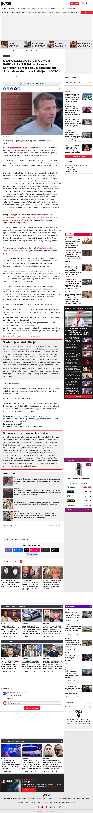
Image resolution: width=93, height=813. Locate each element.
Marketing (20, 802)
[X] (75, 82)
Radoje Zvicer (8, 539)
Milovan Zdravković (22, 539)
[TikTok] (82, 82)
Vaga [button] (90, 707)
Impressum (33, 802)
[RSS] (86, 82)
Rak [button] (79, 707)
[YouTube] (79, 82)
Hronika (12, 51)
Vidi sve (78, 396)
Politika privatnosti (59, 802)
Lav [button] (82, 707)
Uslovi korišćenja (70, 802)
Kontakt (27, 802)
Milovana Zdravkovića (19, 147)
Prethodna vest (11, 526)
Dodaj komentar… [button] (14, 703)
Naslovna (5, 51)
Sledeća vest (53, 526)
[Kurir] (6, 3)
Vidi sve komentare (32, 708)
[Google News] (90, 82)
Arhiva (51, 802)
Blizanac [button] (74, 707)
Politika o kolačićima (42, 802)
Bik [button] (70, 707)
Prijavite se (30, 790)
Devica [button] (86, 707)
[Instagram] (71, 82)
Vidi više (78, 727)
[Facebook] (67, 82)
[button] (59, 76)
